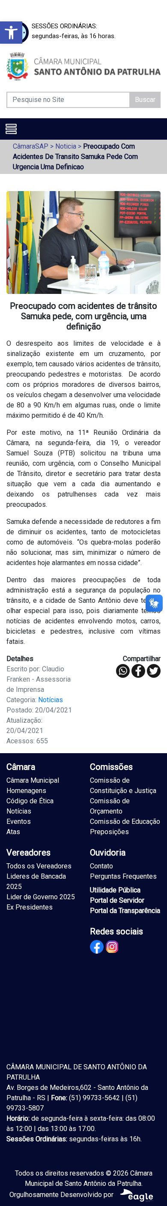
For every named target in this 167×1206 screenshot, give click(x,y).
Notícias (50, 700)
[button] (11, 32)
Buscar (145, 100)
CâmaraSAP (30, 146)
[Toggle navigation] (11, 129)
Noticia (65, 146)
